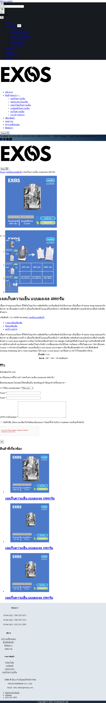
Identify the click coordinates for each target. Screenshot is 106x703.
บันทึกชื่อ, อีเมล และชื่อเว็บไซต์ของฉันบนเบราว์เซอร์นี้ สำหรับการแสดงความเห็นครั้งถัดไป (43, 422)
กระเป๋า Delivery (17, 115)
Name (3, 393)
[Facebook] (1, 140)
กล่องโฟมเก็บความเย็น (20, 105)
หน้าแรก (9, 92)
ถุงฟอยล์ (9, 666)
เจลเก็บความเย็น (17, 98)
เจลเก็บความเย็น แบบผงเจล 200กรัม (29, 597)
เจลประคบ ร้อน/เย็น (19, 102)
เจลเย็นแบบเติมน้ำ (37, 317)
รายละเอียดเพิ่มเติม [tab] (13, 323)
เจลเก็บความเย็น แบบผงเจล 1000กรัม (30, 498)
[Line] (4, 140)
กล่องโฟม (9, 662)
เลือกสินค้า (10, 118)
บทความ (9, 121)
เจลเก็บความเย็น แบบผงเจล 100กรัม (29, 548)
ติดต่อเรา (9, 128)
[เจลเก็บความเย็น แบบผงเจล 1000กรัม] (29, 492)
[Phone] (10, 140)
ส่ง (2, 442)
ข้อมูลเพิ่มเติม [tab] (11, 326)
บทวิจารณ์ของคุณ (9, 417)
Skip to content (6, 1)
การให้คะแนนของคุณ (10, 388)
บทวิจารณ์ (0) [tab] (11, 329)
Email (3, 398)
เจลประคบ (9, 669)
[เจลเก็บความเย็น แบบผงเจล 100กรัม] (29, 541)
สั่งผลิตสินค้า (8, 642)
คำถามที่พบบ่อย (12, 124)
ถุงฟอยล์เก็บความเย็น (19, 108)
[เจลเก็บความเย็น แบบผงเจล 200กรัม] (29, 591)
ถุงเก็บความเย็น (17, 111)
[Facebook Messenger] (7, 140)
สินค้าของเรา (11, 95)
